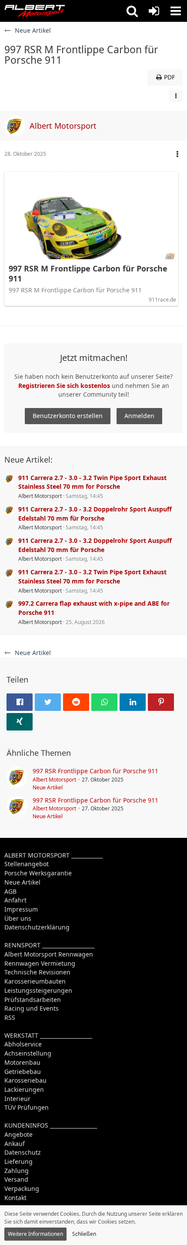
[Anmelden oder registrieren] (154, 11)
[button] (132, 11)
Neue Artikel (48, 787)
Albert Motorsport (40, 496)
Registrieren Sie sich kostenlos (64, 385)
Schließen (84, 1234)
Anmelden (139, 416)
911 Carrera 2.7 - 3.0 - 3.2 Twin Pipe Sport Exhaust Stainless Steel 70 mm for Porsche (92, 482)
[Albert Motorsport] (35, 11)
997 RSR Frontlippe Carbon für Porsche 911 (95, 771)
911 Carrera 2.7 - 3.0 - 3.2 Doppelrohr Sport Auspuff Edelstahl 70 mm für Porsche (95, 513)
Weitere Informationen (35, 1234)
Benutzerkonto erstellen (68, 416)
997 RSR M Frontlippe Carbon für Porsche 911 (88, 274)
